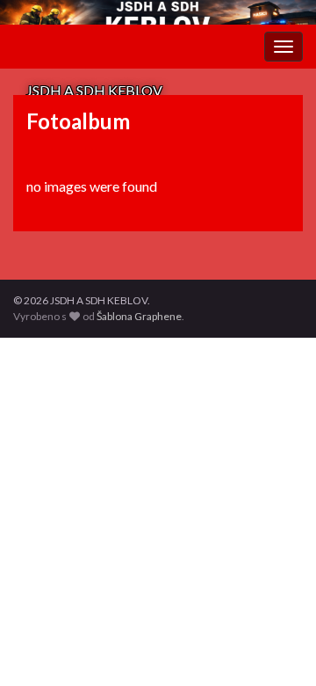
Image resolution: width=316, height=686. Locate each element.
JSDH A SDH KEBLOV (94, 90)
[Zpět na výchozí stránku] (158, 12)
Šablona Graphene (139, 316)
